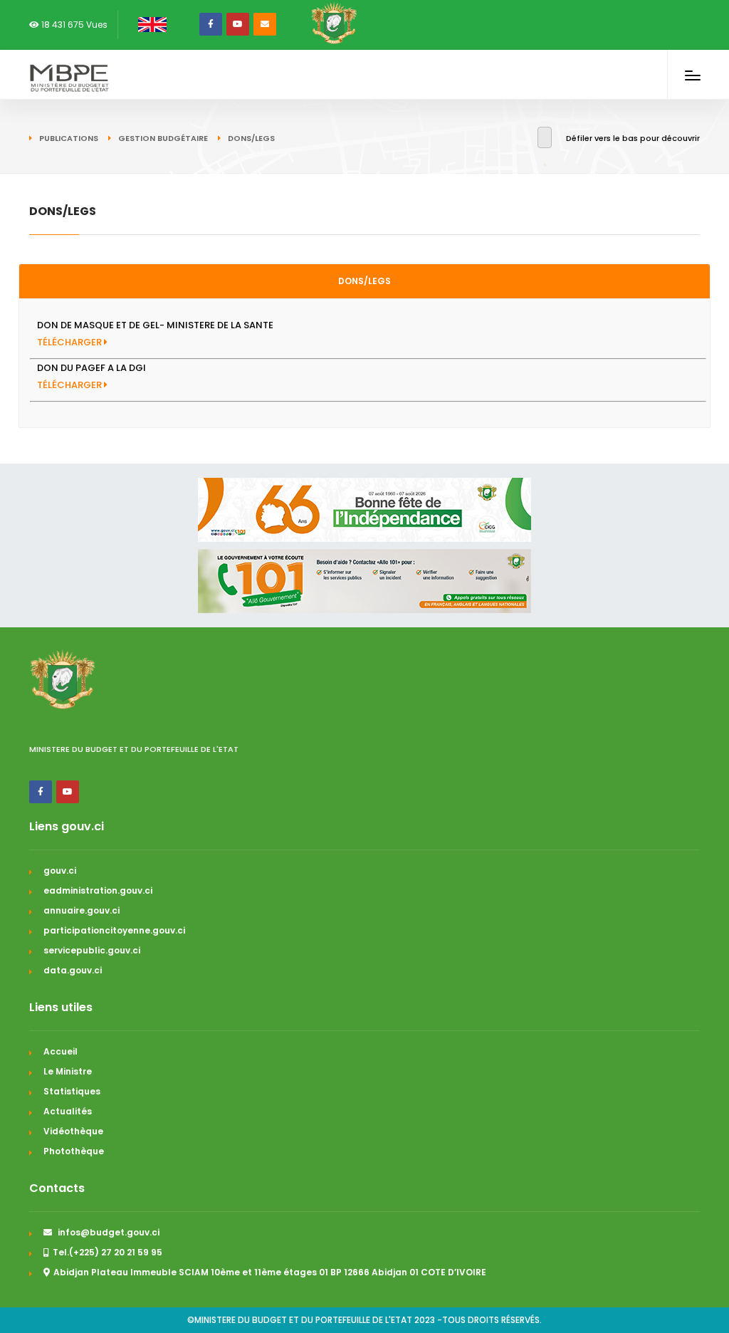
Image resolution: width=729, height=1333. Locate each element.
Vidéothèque (73, 1131)
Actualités (67, 1111)
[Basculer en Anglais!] (149, 24)
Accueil (60, 1051)
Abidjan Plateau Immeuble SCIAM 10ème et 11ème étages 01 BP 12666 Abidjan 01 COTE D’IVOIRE (269, 1272)
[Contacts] (264, 24)
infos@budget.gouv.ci (107, 1232)
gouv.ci (59, 870)
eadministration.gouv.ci (97, 890)
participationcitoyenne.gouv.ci (114, 930)
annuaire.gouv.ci (81, 910)
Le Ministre (67, 1071)
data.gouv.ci (72, 970)
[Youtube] (237, 24)
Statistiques (71, 1091)
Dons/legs (364, 281)
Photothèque (73, 1151)
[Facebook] (210, 24)
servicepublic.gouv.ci (91, 950)
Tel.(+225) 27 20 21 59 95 (107, 1252)
